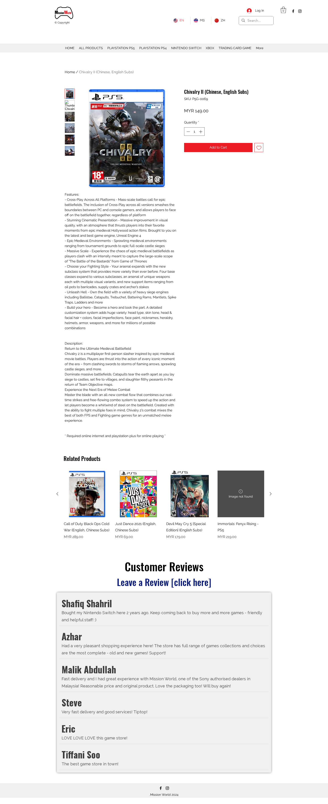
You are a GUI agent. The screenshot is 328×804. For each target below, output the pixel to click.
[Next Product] (270, 493)
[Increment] (201, 132)
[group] (164, 508)
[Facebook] (293, 11)
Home (70, 72)
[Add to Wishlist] (259, 147)
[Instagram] (300, 11)
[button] (283, 10)
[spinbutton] (194, 132)
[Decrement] (188, 132)
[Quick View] (87, 494)
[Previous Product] (57, 493)
